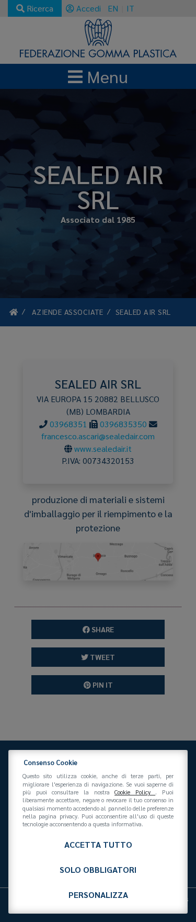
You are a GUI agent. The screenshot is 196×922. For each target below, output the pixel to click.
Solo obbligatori (98, 869)
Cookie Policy (134, 792)
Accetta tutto (98, 844)
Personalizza (98, 894)
